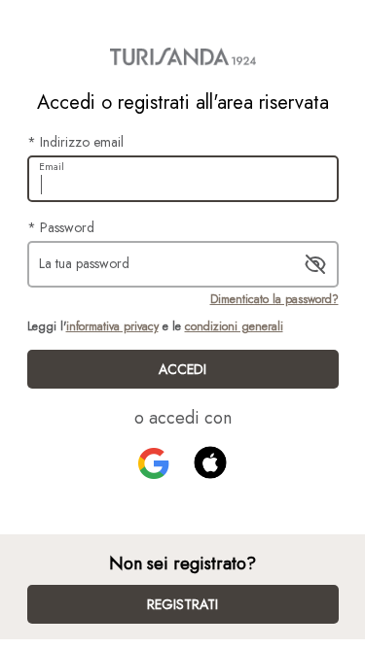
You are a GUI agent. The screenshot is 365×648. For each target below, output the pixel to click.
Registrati (182, 604)
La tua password (84, 263)
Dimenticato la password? (274, 299)
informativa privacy (112, 326)
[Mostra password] (315, 264)
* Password (60, 227)
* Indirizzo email (75, 142)
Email (51, 166)
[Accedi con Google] (153, 463)
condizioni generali (234, 326)
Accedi (182, 369)
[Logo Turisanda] (183, 56)
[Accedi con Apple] (210, 462)
